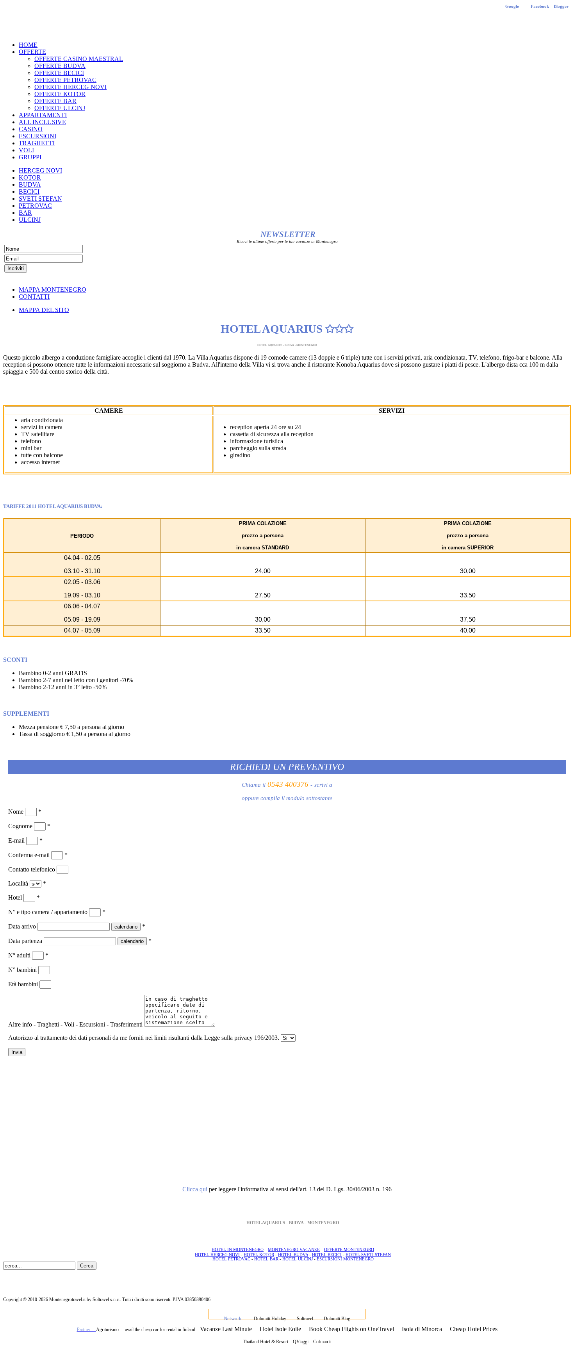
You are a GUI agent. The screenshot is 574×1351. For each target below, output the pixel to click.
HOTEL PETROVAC (231, 1259)
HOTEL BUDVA (293, 1255)
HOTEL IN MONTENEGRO (238, 1250)
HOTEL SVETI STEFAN (368, 1255)
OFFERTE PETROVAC (65, 80)
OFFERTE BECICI (59, 73)
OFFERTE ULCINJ (59, 108)
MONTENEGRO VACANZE (294, 1250)
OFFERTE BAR (55, 101)
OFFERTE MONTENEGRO (349, 1250)
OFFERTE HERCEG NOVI (70, 87)
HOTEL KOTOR (259, 1255)
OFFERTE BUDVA (60, 65)
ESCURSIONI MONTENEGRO (345, 1259)
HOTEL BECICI (327, 1255)
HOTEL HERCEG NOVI (217, 1255)
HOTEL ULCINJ (297, 1259)
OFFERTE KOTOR (60, 94)
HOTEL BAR (266, 1259)
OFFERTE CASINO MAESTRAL (78, 58)
